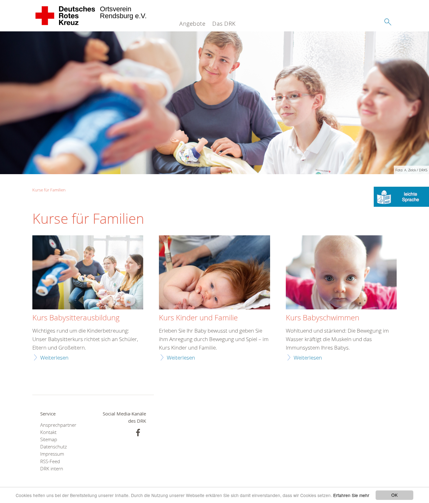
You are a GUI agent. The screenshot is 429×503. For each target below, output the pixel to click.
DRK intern (51, 469)
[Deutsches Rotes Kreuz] (65, 15)
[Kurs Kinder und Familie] (214, 273)
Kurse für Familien (49, 190)
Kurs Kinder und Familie (198, 318)
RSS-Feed (50, 461)
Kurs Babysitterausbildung (76, 318)
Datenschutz (53, 447)
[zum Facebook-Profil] (138, 432)
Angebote (192, 23)
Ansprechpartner (58, 425)
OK (394, 495)
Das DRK (224, 23)
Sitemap (48, 439)
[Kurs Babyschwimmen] (341, 273)
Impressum (52, 454)
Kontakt (48, 432)
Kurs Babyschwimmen (322, 318)
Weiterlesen (54, 357)
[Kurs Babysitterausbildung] (87, 273)
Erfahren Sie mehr (351, 495)
